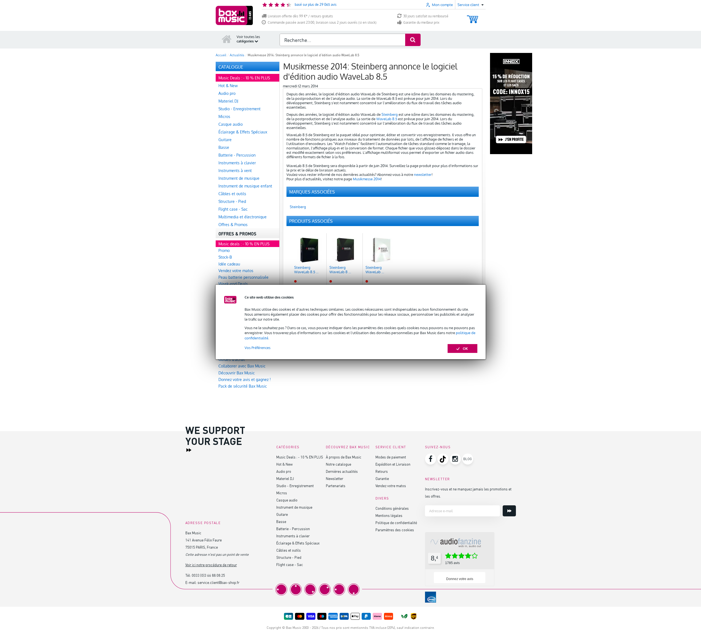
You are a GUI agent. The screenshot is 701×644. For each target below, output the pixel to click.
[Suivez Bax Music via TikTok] (442, 459)
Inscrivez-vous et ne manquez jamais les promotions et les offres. (468, 492)
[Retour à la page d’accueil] (227, 38)
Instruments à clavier (293, 535)
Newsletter (334, 478)
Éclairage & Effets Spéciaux (298, 543)
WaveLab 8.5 (386, 119)
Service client (390, 447)
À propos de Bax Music (343, 457)
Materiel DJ (285, 478)
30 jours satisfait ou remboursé (425, 16)
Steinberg (389, 114)
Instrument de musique (294, 507)
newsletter (423, 174)
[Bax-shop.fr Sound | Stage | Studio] (234, 15)
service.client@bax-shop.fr (218, 582)
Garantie (382, 478)
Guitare (282, 514)
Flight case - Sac (289, 564)
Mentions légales (388, 515)
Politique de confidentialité (396, 522)
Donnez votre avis (459, 579)
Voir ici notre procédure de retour (211, 564)
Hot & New (284, 464)
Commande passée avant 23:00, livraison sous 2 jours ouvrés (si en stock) (322, 22)
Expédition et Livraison (392, 464)
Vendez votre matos (390, 485)
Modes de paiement (390, 457)
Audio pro (283, 471)
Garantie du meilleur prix (421, 22)
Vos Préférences (257, 347)
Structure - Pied (288, 557)
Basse (281, 521)
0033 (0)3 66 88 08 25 (208, 575)
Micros (281, 492)
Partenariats (335, 485)
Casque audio (286, 500)
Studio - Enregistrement (295, 485)
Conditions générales (392, 508)
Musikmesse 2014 (367, 179)
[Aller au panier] (472, 17)
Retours (381, 471)
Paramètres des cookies (394, 529)
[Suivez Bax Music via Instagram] (455, 459)
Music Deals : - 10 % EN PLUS (299, 457)
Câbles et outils (288, 550)
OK (465, 348)
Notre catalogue (338, 464)
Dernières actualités (342, 471)
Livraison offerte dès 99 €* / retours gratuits (300, 16)
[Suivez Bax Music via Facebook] (430, 459)
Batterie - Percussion (293, 528)
